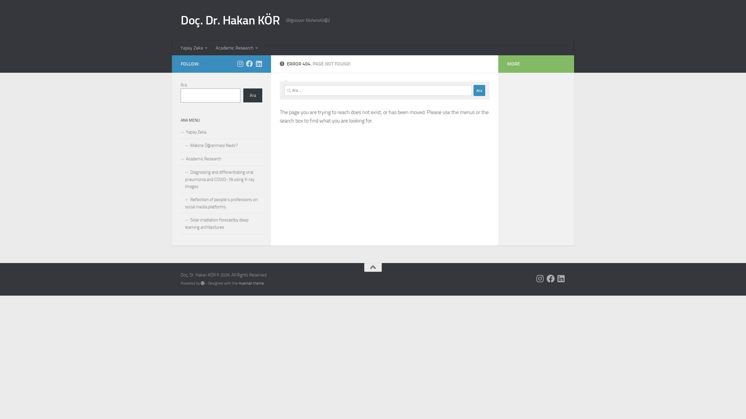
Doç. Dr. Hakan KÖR (230, 20)
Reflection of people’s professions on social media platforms (221, 203)
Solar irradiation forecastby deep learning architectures (217, 223)
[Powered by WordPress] (203, 283)
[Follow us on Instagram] (240, 63)
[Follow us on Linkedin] (258, 63)
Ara (184, 85)
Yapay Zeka (191, 48)
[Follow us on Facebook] (249, 63)
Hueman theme (251, 283)
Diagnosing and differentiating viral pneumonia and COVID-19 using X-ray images (219, 179)
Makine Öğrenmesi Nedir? (214, 145)
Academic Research (235, 48)
